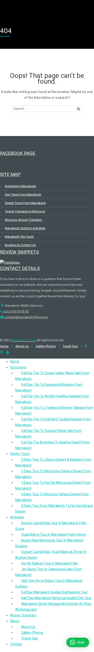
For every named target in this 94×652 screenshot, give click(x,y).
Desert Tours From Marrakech (25, 203)
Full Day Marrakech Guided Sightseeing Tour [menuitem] (54, 592)
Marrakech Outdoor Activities (25, 228)
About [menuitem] (15, 621)
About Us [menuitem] (28, 627)
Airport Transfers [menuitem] (23, 615)
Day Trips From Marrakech (23, 194)
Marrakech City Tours (19, 236)
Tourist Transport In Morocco (25, 211)
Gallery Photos (46, 346)
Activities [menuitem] (17, 517)
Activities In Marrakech (20, 186)
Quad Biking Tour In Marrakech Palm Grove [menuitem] (53, 534)
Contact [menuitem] (16, 644)
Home (4, 346)
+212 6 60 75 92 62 (15, 311)
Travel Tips (70, 346)
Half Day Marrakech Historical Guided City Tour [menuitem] (56, 598)
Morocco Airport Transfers (23, 220)
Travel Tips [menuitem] (29, 638)
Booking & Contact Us (20, 245)
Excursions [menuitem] (18, 367)
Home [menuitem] (14, 361)
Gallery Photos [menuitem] (32, 632)
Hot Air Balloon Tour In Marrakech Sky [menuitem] (49, 563)
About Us (22, 346)
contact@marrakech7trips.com (26, 317)
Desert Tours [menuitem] (20, 454)
